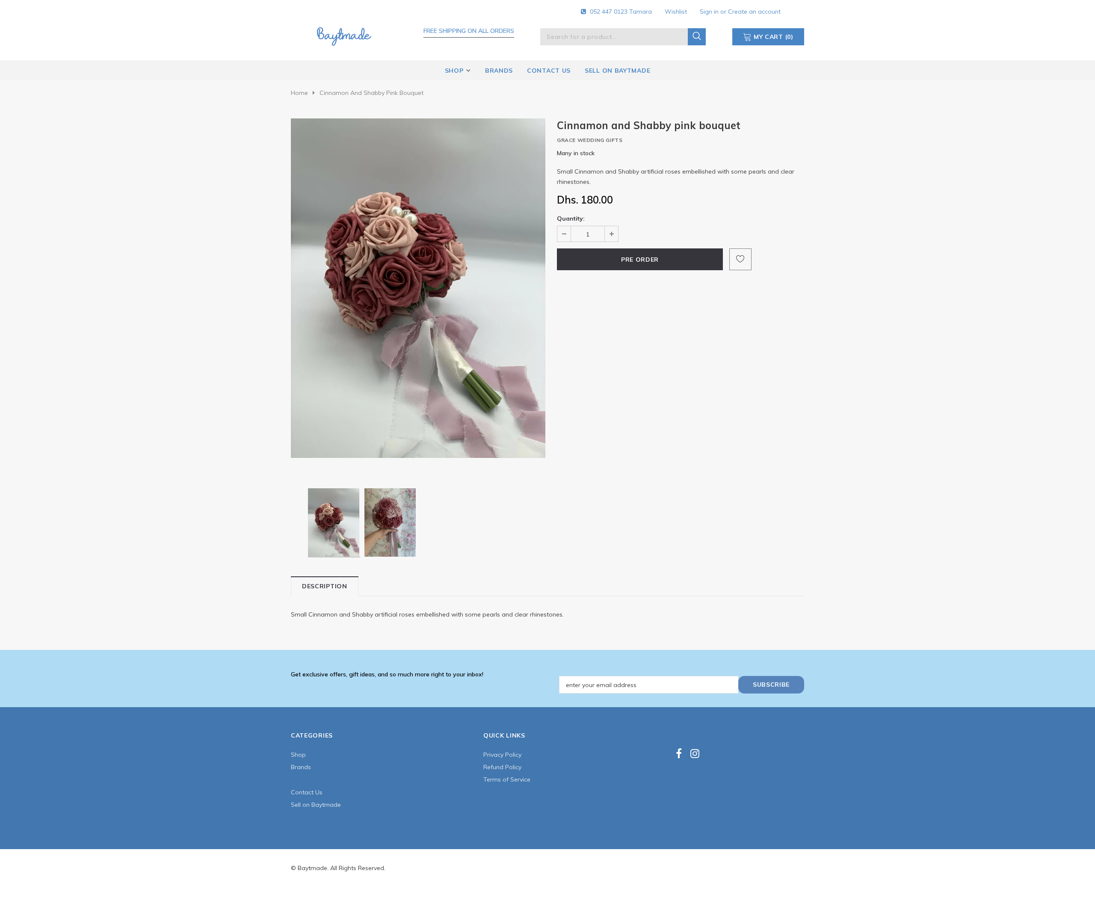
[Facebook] (679, 753)
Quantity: (571, 218)
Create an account (754, 11)
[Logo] (344, 35)
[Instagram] (694, 753)
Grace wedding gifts (589, 140)
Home (299, 93)
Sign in (710, 11)
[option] (418, 287)
